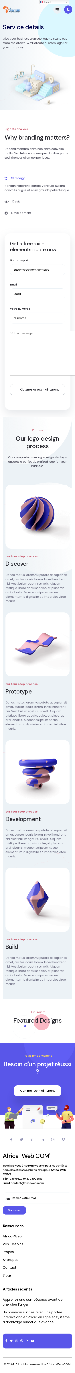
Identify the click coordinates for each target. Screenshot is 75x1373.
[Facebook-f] (11, 1139)
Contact (9, 1267)
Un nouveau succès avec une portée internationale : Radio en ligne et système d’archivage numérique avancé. (36, 1317)
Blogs (7, 1275)
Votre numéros (20, 309)
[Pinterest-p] (32, 1139)
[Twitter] (21, 1139)
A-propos (11, 1259)
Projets (8, 1252)
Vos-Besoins (13, 1244)
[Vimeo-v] (63, 1139)
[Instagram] (52, 1139)
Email (13, 284)
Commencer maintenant (37, 1091)
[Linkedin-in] (42, 1139)
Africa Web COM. (59, 1364)
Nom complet (19, 260)
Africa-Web (12, 1236)
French (47, 2)
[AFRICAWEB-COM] (12, 9)
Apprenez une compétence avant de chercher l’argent (32, 1302)
